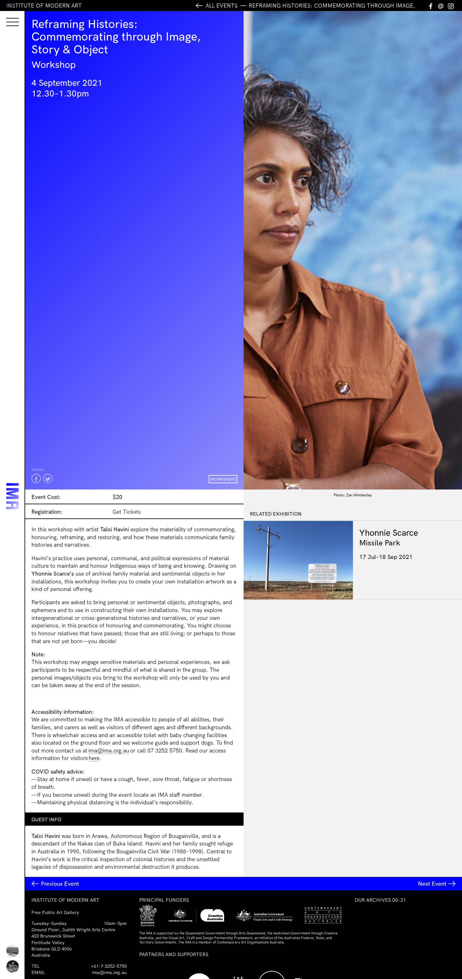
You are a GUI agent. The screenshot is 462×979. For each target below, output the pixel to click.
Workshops (223, 479)
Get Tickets (127, 511)
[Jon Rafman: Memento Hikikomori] (12, 966)
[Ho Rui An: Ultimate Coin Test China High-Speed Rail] (12, 950)
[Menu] (6, 16)
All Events (222, 5)
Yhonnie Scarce (388, 532)
